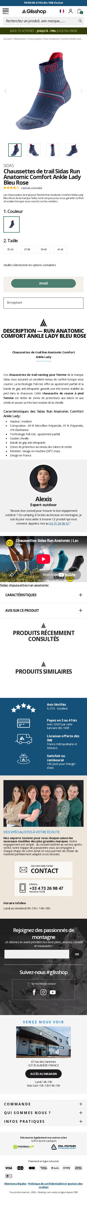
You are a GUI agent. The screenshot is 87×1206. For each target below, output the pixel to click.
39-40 (44, 249)
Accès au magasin (43, 1074)
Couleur (13, 211)
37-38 (27, 249)
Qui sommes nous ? (27, 1112)
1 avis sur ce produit (31, 187)
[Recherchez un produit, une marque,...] (80, 21)
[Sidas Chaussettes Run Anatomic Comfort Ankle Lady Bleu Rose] (43, 91)
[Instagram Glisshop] (43, 993)
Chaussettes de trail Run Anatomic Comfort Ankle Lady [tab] (43, 354)
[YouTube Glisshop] (53, 993)
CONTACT (44, 871)
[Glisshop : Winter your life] (34, 11)
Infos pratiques (24, 1121)
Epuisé (43, 283)
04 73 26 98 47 (59, 523)
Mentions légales (15, 1183)
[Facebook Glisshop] (34, 993)
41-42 (60, 249)
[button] (43, 595)
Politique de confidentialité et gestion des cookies (55, 1185)
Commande (17, 1104)
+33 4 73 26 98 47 (46, 888)
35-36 (10, 249)
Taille (10, 240)
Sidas (8, 165)
